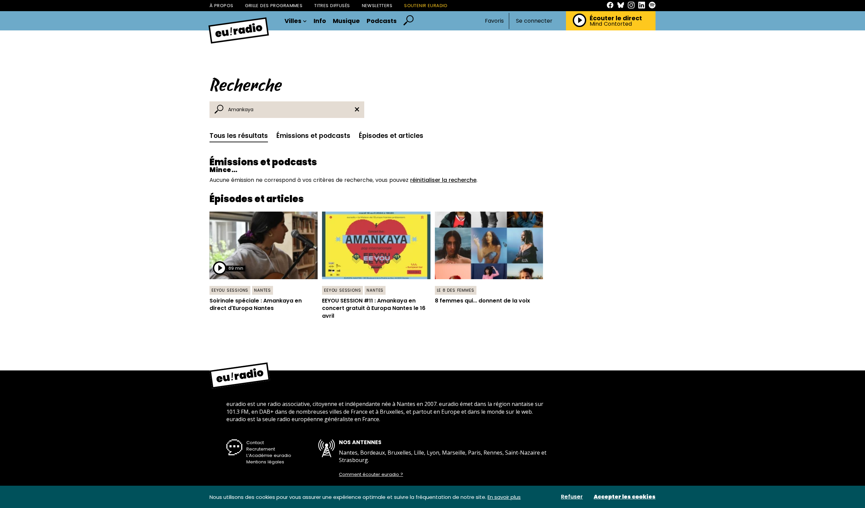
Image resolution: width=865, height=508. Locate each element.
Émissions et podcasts (313, 135)
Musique (346, 21)
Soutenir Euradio (426, 5)
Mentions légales (265, 462)
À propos (221, 5)
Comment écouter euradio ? (371, 474)
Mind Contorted (611, 24)
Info (320, 21)
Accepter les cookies (625, 497)
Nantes (262, 290)
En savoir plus (504, 497)
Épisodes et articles (391, 135)
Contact (255, 442)
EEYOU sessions (230, 290)
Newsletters (377, 5)
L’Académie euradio (268, 455)
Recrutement (260, 449)
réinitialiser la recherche (443, 180)
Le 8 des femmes (455, 290)
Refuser (572, 497)
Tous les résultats (238, 135)
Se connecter (534, 21)
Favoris (494, 21)
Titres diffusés (332, 5)
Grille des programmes (273, 5)
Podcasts (382, 21)
